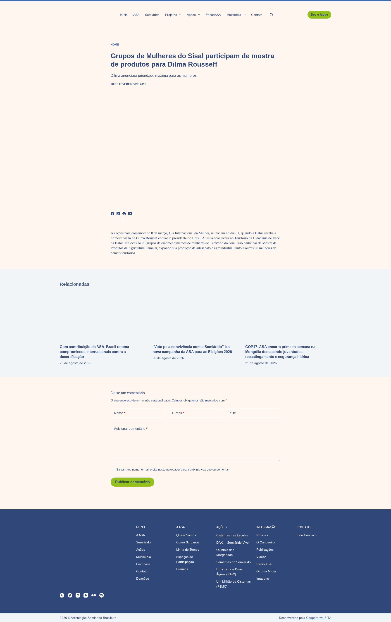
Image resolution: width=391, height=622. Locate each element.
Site (233, 413)
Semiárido (152, 15)
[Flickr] (93, 595)
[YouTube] (85, 595)
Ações (191, 15)
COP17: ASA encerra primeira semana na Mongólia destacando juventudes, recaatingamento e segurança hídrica (280, 352)
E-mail (178, 413)
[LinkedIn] (130, 213)
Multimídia (233, 15)
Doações (142, 578)
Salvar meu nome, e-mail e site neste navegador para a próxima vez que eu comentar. (172, 469)
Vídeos (261, 557)
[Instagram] (78, 595)
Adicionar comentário (131, 428)
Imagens (262, 578)
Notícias (262, 535)
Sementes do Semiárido (233, 562)
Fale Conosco (307, 535)
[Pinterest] (124, 213)
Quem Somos (186, 535)
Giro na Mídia (266, 571)
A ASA (140, 535)
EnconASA (213, 15)
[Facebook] (112, 213)
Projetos (171, 15)
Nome (119, 413)
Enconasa (143, 564)
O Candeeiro (265, 542)
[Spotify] (101, 595)
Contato (256, 15)
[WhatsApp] (62, 595)
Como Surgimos (187, 542)
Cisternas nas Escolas (232, 535)
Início (124, 15)
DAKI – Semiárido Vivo (232, 542)
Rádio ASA (264, 564)
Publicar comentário (132, 482)
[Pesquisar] (271, 15)
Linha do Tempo (187, 549)
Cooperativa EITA (318, 618)
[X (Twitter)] (118, 213)
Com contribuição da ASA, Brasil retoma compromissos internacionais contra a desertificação (94, 352)
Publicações (265, 549)
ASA (136, 15)
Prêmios (182, 569)
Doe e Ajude (319, 14)
